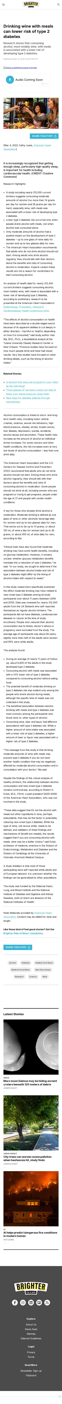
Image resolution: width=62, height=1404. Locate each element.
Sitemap (31, 1333)
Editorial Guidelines (31, 1338)
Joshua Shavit (10, 1164)
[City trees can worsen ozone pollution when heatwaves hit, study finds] (31, 1122)
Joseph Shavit (10, 1088)
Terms (31, 1356)
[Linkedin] (31, 1302)
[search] (58, 5)
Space (6, 1078)
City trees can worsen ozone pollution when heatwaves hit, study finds (27, 1158)
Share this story (42, 136)
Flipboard (31, 1375)
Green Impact (10, 1154)
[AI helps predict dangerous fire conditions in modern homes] (31, 1198)
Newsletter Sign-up (31, 1370)
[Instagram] (23, 1302)
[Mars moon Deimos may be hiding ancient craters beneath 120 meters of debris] (31, 1047)
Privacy (31, 1352)
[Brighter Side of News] (31, 4)
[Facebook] (15, 1302)
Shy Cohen (8, 1240)
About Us (31, 1324)
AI (4, 1229)
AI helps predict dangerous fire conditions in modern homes (30, 1234)
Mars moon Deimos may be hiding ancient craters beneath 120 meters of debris (30, 1082)
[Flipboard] (39, 1302)
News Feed (31, 1329)
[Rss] (47, 1302)
